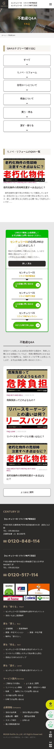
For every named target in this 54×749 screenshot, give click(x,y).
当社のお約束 (11, 712)
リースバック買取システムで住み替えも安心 (24, 653)
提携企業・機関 (12, 716)
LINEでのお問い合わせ (15, 699)
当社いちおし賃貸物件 (15, 615)
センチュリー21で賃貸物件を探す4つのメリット (25, 611)
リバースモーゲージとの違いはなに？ (25, 436)
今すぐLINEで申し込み (24, 325)
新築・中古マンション (15, 632)
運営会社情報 (29, 716)
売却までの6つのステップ (16, 657)
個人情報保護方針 (13, 724)
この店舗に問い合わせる (24, 285)
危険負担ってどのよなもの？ (21, 400)
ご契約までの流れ (13, 683)
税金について (27, 98)
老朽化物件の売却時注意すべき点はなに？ (24, 187)
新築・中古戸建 (36, 632)
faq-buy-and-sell (28, 182)
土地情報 (9, 629)
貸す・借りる (27, 125)
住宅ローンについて (27, 85)
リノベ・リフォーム (27, 72)
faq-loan (11, 431)
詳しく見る (26, 263)
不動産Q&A (11, 35)
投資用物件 (23, 629)
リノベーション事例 (14, 687)
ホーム (4, 35)
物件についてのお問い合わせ (27, 691)
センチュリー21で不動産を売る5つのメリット (24, 649)
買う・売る (27, 112)
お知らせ (26, 720)
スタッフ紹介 (11, 720)
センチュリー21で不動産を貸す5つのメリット (24, 670)
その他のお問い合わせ (15, 695)
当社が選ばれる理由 (30, 712)
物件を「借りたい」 (14, 636)
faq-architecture (11, 182)
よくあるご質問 (27, 492)
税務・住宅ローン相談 (37, 687)
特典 (7, 691)
